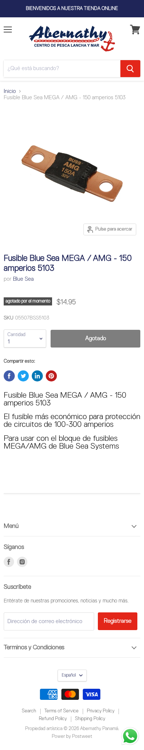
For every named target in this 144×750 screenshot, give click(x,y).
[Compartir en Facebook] (9, 375)
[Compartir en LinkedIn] (37, 375)
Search (29, 711)
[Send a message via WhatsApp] (130, 736)
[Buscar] (130, 68)
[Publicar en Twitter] (23, 375)
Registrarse (117, 621)
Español (69, 675)
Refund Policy (53, 718)
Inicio (10, 91)
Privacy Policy (100, 711)
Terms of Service (61, 711)
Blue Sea (23, 279)
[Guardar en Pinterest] (51, 375)
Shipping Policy (90, 718)
